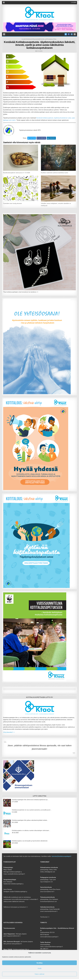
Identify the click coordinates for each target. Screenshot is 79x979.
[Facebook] (68, 34)
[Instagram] (71, 34)
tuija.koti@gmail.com (46, 881)
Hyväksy (40, 963)
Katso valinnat (39, 974)
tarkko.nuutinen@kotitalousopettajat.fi (51, 946)
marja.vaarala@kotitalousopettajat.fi (14, 874)
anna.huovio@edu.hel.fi (47, 891)
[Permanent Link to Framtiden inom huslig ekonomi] (20, 188)
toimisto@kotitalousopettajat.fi (61, 856)
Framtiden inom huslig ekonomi (12, 203)
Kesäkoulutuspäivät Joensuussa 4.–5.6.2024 (16, 172)
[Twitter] (65, 34)
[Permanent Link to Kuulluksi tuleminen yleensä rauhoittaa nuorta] (58, 158)
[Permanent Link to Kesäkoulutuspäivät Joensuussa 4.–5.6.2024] (20, 158)
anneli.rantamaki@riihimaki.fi (48, 911)
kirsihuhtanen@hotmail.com (48, 901)
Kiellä (39, 968)
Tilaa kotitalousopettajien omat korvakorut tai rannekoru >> (20, 292)
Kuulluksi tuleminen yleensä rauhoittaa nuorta (54, 172)
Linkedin (52, 138)
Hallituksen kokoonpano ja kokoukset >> (15, 907)
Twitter (32, 138)
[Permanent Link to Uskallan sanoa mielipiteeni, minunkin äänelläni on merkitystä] (58, 188)
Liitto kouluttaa (50, 39)
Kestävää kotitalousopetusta (33, 39)
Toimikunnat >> (44, 917)
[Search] (74, 34)
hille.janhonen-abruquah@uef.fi (12, 943)
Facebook (42, 138)
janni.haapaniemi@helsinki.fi (11, 936)
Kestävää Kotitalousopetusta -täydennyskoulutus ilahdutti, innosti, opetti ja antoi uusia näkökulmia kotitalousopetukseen (39, 44)
